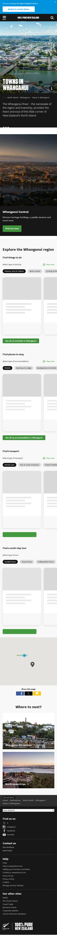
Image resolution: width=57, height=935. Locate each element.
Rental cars (9, 465)
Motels (7, 368)
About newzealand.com (13, 866)
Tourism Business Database (14, 914)
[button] (4, 17)
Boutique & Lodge (23, 368)
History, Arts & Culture (14, 271)
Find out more (12, 228)
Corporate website (10, 911)
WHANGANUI (22, 655)
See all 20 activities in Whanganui (20, 341)
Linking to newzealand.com (14, 872)
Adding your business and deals (16, 869)
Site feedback (8, 847)
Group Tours (27, 562)
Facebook (10, 831)
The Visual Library (10, 901)
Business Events (9, 907)
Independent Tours (46, 562)
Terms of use (8, 876)
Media (5, 898)
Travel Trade (8, 904)
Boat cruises (35, 271)
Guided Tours (10, 562)
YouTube (10, 835)
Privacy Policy (8, 879)
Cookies (6, 882)
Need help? (7, 851)
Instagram (11, 827)
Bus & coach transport (29, 465)
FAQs (5, 863)
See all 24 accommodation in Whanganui (24, 437)
